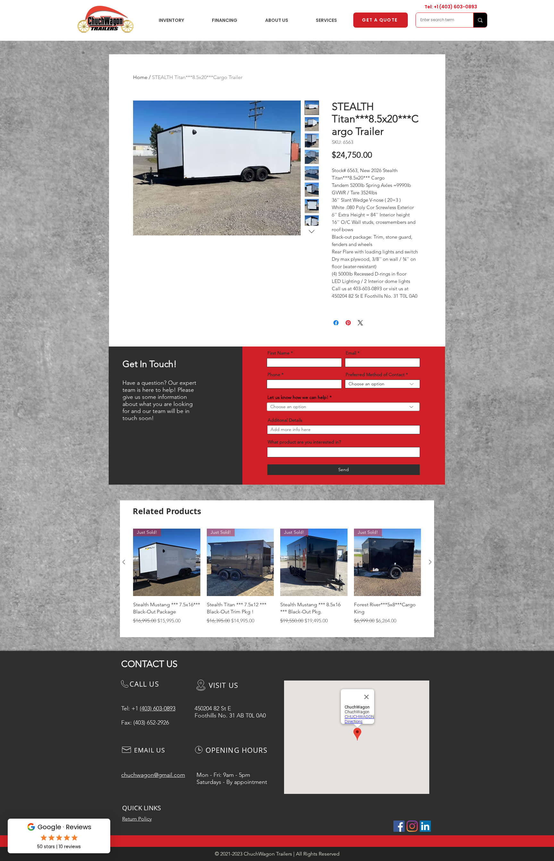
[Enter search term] (480, 20)
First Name (278, 353)
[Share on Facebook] (336, 323)
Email (351, 353)
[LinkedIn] (425, 826)
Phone (273, 374)
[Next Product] (430, 562)
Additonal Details (285, 420)
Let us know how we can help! (297, 397)
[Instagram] (412, 826)
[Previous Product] (124, 562)
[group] (277, 580)
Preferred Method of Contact (375, 374)
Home (140, 77)
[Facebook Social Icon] (399, 826)
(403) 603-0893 (458, 7)
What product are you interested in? (304, 442)
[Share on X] (360, 323)
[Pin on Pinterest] (348, 323)
